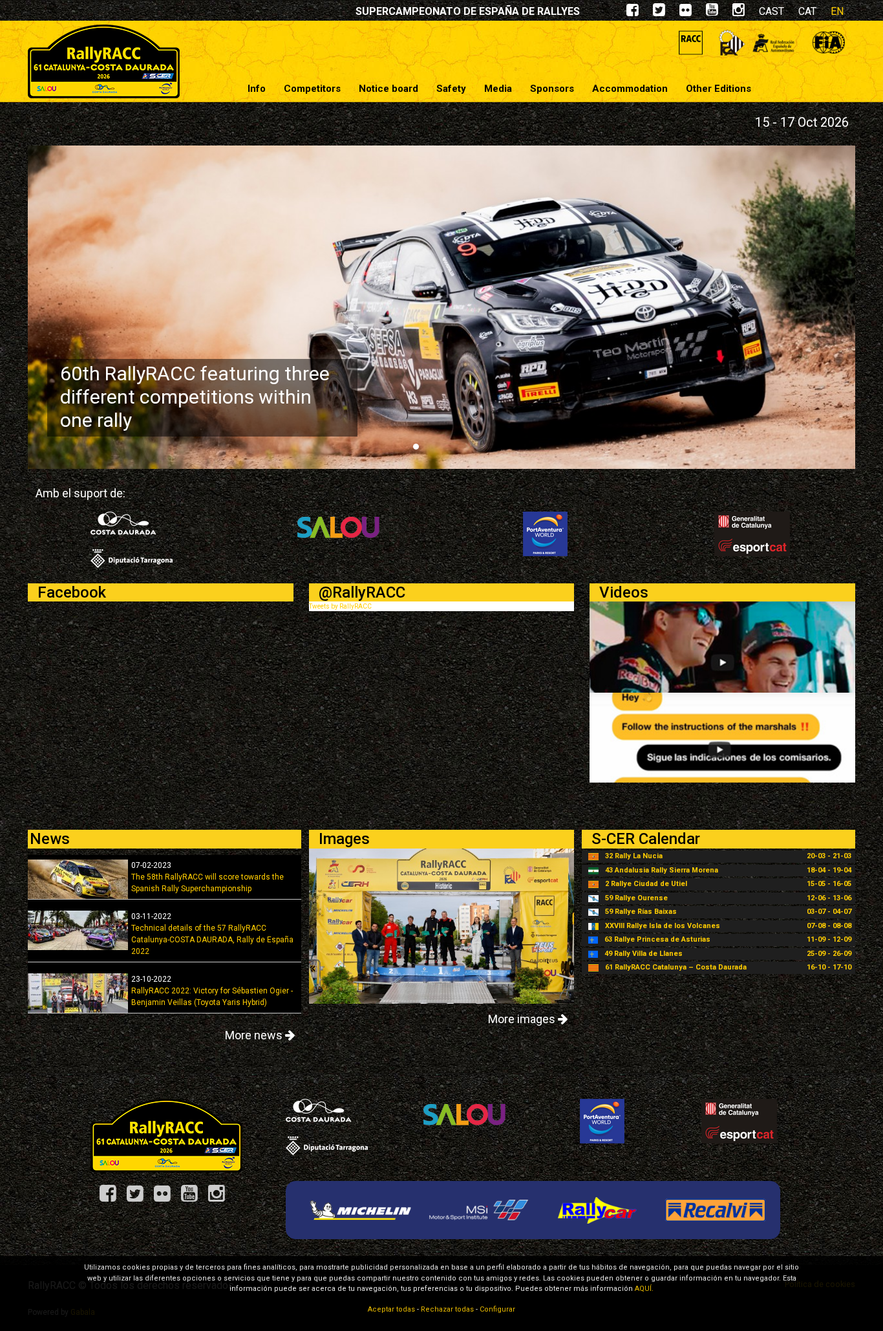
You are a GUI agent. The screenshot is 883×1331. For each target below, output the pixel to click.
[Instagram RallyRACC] (738, 12)
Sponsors (552, 88)
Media (498, 88)
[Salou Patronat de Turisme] (338, 533)
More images (523, 1019)
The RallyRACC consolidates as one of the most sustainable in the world (195, 396)
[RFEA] (773, 42)
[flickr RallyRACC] (685, 12)
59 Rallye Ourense (636, 898)
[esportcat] (752, 533)
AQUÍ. (644, 1288)
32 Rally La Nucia (634, 856)
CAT (807, 11)
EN (837, 11)
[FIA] (828, 42)
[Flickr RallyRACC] (167, 1198)
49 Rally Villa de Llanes (643, 953)
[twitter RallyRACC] (659, 12)
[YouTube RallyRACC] (194, 1198)
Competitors (312, 88)
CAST (771, 11)
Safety (451, 88)
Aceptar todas (391, 1309)
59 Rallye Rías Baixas (641, 911)
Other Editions (718, 88)
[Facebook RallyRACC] (112, 1198)
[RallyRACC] (104, 61)
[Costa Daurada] (131, 539)
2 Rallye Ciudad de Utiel (646, 884)
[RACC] (691, 42)
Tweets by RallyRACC (340, 606)
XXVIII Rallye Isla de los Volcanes (662, 926)
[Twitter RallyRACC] (140, 1198)
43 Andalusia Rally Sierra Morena (661, 870)
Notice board (388, 88)
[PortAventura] (545, 533)
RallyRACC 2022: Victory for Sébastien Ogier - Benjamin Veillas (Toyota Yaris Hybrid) (212, 991)
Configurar (497, 1309)
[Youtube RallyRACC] (712, 12)
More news (255, 1035)
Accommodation (630, 88)
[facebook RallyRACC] (632, 12)
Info (257, 88)
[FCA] (732, 42)
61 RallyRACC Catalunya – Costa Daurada (676, 967)
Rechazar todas (447, 1309)
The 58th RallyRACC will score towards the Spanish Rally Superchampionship (207, 877)
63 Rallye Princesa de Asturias (657, 939)
